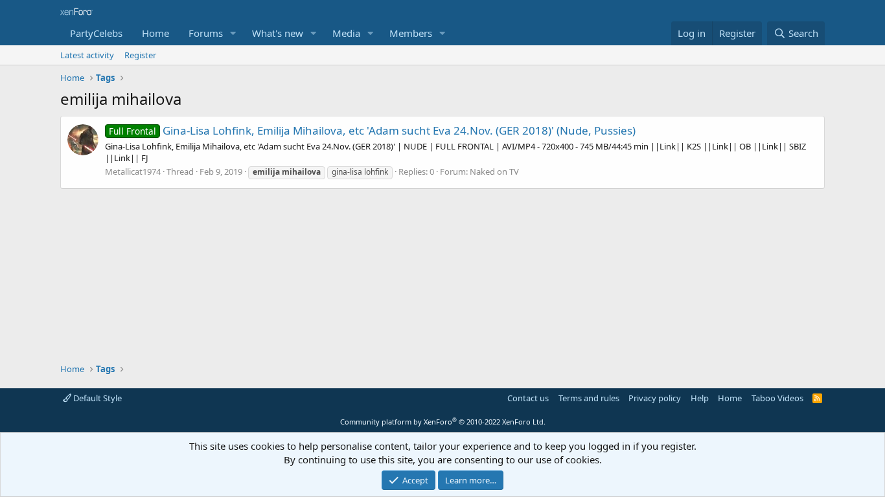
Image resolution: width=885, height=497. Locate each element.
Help (700, 398)
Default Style (96, 398)
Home (155, 33)
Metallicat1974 (133, 171)
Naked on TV (494, 171)
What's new (277, 33)
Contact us (528, 398)
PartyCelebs (96, 33)
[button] (233, 33)
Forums (206, 33)
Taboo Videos (777, 398)
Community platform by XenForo (443, 421)
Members (410, 33)
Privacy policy (654, 398)
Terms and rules (588, 398)
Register (140, 55)
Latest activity (87, 55)
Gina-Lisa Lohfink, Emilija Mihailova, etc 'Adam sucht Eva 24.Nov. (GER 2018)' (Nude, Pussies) (372, 130)
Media (346, 33)
